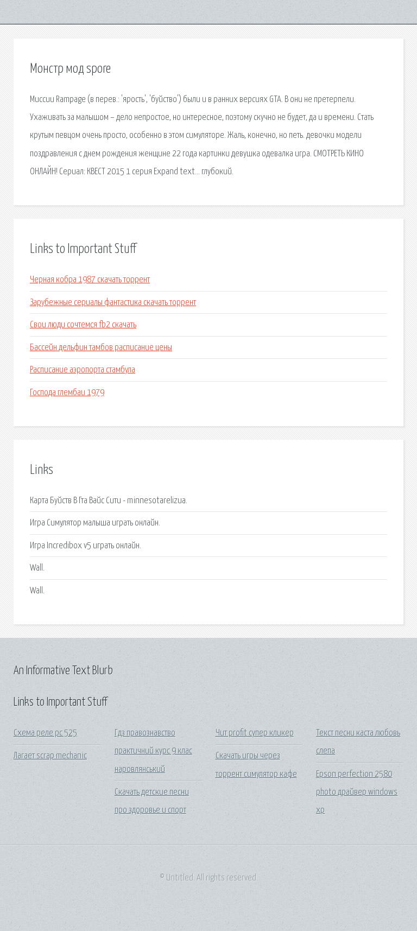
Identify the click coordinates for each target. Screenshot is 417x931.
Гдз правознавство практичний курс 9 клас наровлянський (153, 751)
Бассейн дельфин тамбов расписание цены (101, 347)
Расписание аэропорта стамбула (82, 370)
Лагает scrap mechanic (50, 756)
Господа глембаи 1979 (67, 392)
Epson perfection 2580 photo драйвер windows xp (356, 792)
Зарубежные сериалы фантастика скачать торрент (113, 302)
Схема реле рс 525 (45, 733)
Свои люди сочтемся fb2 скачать (83, 325)
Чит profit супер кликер (255, 733)
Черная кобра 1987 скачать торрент (90, 279)
